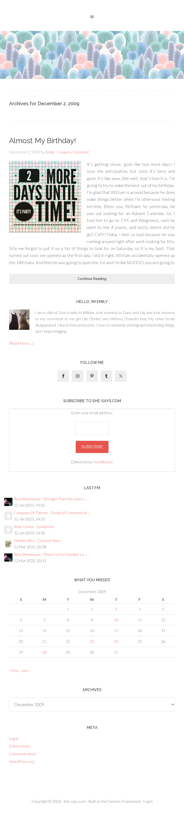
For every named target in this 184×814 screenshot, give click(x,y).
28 (44, 652)
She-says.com (74, 801)
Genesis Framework (124, 801)
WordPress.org (21, 761)
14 (44, 630)
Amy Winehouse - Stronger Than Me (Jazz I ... (50, 498)
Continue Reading (92, 279)
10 (116, 619)
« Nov (14, 670)
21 (44, 641)
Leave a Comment (74, 152)
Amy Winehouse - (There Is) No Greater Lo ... (50, 554)
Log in (13, 738)
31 (116, 652)
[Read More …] (21, 343)
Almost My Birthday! (42, 140)
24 (116, 641)
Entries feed (19, 746)
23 (92, 641)
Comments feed (22, 753)
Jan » (25, 670)
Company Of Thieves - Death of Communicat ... (52, 512)
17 (116, 630)
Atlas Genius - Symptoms (34, 526)
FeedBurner (103, 461)
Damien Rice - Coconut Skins (37, 540)
